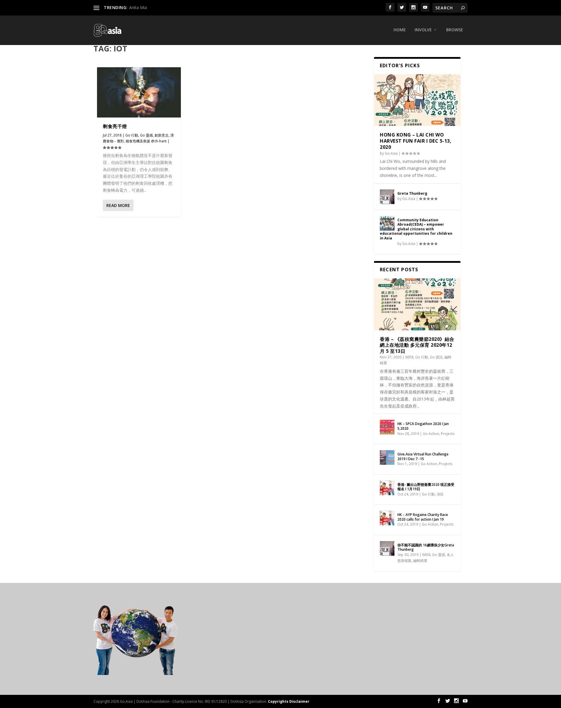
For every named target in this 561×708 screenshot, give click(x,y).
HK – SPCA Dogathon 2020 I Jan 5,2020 (423, 426)
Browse (454, 29)
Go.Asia (391, 153)
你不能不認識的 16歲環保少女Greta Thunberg (425, 547)
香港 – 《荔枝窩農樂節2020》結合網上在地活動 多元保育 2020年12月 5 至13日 (417, 345)
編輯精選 (420, 560)
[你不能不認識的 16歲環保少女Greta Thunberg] (387, 548)
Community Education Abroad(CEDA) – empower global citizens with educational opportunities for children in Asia (416, 229)
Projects (447, 433)
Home (400, 29)
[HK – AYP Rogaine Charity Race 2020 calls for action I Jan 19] (387, 518)
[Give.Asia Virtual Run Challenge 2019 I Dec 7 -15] (387, 457)
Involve (423, 29)
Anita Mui (138, 7)
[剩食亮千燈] (139, 92)
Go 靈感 (146, 135)
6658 (409, 357)
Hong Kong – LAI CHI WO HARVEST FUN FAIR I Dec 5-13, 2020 (415, 141)
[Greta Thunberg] (387, 196)
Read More (118, 205)
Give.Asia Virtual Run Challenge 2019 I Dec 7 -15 (423, 456)
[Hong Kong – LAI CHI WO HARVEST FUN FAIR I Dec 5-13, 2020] (417, 100)
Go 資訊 (436, 357)
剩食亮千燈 (115, 126)
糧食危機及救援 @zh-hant (146, 141)
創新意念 (162, 135)
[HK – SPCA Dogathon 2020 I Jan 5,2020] (387, 427)
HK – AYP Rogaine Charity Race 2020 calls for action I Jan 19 (422, 517)
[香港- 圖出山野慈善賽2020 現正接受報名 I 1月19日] (387, 488)
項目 (440, 494)
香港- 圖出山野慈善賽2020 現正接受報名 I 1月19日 (425, 487)
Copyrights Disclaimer (288, 701)
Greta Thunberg (412, 193)
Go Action (431, 433)
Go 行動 (131, 135)
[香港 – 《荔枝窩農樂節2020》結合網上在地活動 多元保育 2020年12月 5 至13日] (417, 304)
